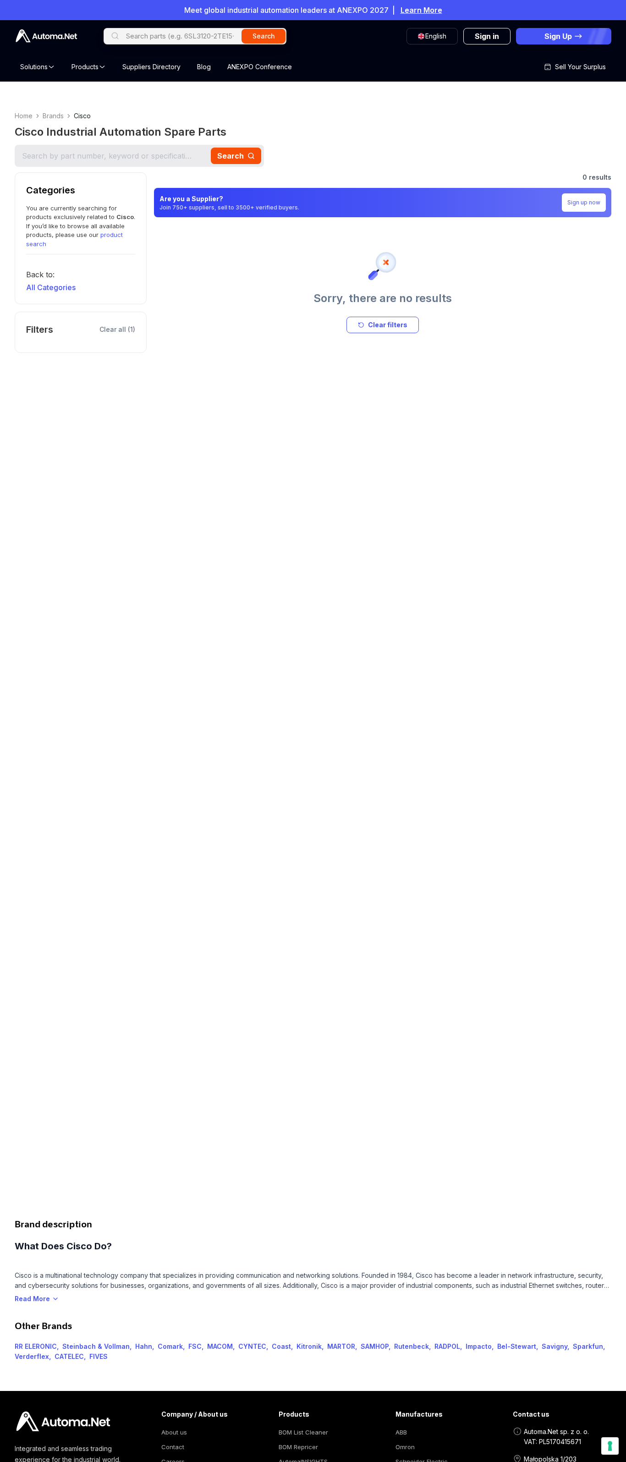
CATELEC (69, 1356)
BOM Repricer (298, 1447)
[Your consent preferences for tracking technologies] (610, 1446)
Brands (53, 116)
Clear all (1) (117, 329)
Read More (32, 1299)
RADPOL (447, 1346)
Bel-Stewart (516, 1346)
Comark (170, 1346)
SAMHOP (375, 1346)
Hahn (143, 1346)
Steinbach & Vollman (96, 1346)
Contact (172, 1447)
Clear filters (387, 325)
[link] (63, 1421)
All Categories (51, 287)
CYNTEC (252, 1346)
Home (24, 116)
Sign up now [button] (583, 202)
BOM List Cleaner (303, 1432)
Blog (204, 67)
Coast (281, 1346)
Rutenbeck (411, 1346)
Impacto (479, 1346)
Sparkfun (588, 1346)
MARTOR (341, 1346)
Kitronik (309, 1346)
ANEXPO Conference (259, 67)
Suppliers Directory (151, 67)
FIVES (98, 1356)
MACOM (220, 1346)
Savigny (554, 1346)
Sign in (487, 36)
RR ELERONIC (36, 1346)
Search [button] (264, 36)
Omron (405, 1447)
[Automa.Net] (46, 36)
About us (174, 1432)
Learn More (421, 10)
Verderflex (32, 1356)
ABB (401, 1432)
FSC (195, 1346)
